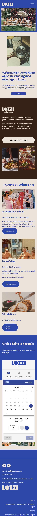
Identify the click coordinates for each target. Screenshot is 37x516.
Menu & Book (11, 284)
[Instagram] (4, 465)
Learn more (8, 328)
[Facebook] (9, 465)
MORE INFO (10, 231)
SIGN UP (18, 94)
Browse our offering (18, 140)
